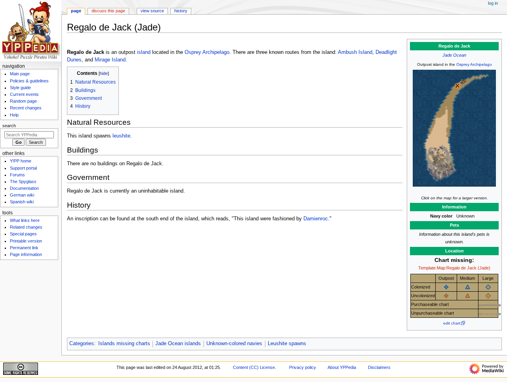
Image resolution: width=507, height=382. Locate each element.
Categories (81, 343)
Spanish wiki (22, 201)
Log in (493, 3)
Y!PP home (20, 161)
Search (9, 125)
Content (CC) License (254, 367)
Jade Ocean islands (178, 343)
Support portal (23, 168)
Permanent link (24, 247)
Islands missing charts (124, 343)
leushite (121, 136)
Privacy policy (302, 367)
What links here (25, 220)
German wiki (22, 195)
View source (152, 10)
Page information (26, 254)
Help (14, 115)
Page (76, 10)
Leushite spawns (287, 343)
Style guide (20, 87)
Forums (17, 174)
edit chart (451, 323)
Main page (20, 73)
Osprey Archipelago (474, 64)
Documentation (24, 188)
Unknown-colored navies (234, 343)
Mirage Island (110, 60)
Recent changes (26, 107)
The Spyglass (23, 181)
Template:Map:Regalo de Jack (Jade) (454, 267)
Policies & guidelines (29, 80)
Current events (24, 94)
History (180, 10)
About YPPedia (342, 367)
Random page (23, 101)
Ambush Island (355, 52)
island (144, 52)
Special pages (23, 233)
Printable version (26, 241)
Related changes (26, 227)
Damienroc (315, 219)
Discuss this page (108, 10)
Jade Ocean (454, 55)
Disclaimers (379, 367)
